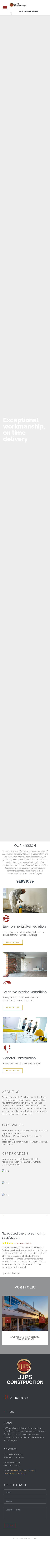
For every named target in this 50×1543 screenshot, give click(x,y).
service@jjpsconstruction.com (23, 1470)
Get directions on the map (14, 1473)
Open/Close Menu (5, 7)
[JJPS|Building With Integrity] (18, 5)
